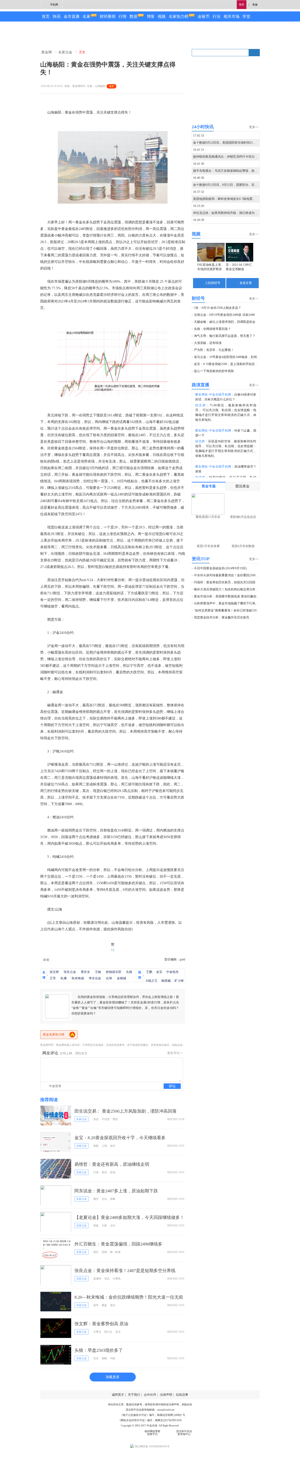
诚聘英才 (118, 1394)
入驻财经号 (212, 283)
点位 (104, 1198)
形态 (96, 1119)
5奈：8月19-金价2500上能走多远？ (217, 307)
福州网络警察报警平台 (152, 1433)
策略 (112, 1198)
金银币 (204, 16)
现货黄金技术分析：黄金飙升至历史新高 (221, 617)
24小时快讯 (203, 126)
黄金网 (46, 52)
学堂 (246, 16)
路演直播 (200, 384)
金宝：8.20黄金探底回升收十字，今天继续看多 (120, 1137)
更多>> (254, 127)
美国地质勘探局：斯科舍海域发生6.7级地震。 (224, 199)
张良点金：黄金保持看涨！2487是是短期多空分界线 (124, 1270)
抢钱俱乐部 (113, 972)
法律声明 (166, 1394)
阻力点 (108, 1331)
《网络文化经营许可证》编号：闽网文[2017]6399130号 (150, 1420)
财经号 (198, 298)
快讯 (57, 16)
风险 (96, 1145)
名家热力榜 (178, 16)
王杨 (98, 972)
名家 (86, 16)
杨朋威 (166, 980)
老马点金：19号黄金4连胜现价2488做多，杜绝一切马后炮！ (234, 357)
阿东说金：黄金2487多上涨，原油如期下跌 (116, 1190)
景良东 (85, 972)
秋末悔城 (78, 978)
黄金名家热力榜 (53, 1034)
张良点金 (70, 972)
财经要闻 (108, 16)
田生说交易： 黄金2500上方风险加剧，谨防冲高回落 (125, 1111)
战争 (96, 1305)
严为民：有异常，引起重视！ (214, 350)
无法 (96, 1358)
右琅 (109, 978)
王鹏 (149, 972)
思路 (104, 1252)
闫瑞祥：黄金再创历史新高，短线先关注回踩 (224, 582)
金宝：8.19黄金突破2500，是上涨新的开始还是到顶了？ (232, 364)
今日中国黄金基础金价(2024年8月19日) (220, 568)
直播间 (97, 1278)
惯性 (115, 1119)
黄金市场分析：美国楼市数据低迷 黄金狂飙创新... (228, 596)
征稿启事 (182, 1394)
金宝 (159, 972)
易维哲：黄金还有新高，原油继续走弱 (111, 1164)
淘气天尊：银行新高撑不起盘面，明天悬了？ (224, 336)
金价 (112, 1145)
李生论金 (95, 978)
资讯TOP (201, 558)
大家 (104, 1225)
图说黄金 (242, 486)
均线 (112, 1358)
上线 (104, 1145)
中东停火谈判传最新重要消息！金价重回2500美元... (229, 575)
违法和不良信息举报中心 (184, 1433)
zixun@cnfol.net (165, 1409)
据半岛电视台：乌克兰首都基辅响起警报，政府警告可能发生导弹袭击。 (242, 170)
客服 (255, 4)
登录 (241, 4)
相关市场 (231, 16)
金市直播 (72, 16)
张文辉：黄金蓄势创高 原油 (101, 1323)
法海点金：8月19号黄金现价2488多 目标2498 (224, 314)
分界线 (117, 1278)
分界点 (97, 1331)
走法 (118, 1331)
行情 (123, 16)
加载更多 (113, 1377)
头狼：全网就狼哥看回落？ (212, 329)
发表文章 (246, 283)
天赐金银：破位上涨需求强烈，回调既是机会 (224, 322)
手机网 (54, 4)
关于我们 (134, 1394)
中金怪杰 (172, 972)
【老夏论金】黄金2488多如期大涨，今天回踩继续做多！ (129, 1217)
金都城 (121, 978)
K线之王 (151, 980)
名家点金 (65, 52)
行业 (216, 16)
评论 (172, 1086)
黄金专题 (209, 486)
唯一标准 (115, 1252)
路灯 (96, 1252)
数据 (133, 16)
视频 (162, 16)
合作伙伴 (150, 1394)
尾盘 (96, 1225)
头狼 (129, 972)
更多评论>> (175, 1053)
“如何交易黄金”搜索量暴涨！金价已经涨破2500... (227, 610)
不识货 (106, 1119)
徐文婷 (54, 972)
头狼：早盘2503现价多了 (98, 1350)
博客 (151, 16)
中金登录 (55, 1086)
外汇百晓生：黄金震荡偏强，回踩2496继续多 (118, 1244)
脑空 (96, 1198)
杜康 (64, 978)
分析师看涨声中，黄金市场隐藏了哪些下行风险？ (228, 603)
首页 (46, 16)
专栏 (111, 86)
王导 (53, 978)
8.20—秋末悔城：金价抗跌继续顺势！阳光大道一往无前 (128, 1297)
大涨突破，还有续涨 (208, 343)
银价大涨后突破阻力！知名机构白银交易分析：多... (229, 589)
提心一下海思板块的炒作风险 (214, 371)
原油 (112, 1172)
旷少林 (179, 980)
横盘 (104, 1305)
